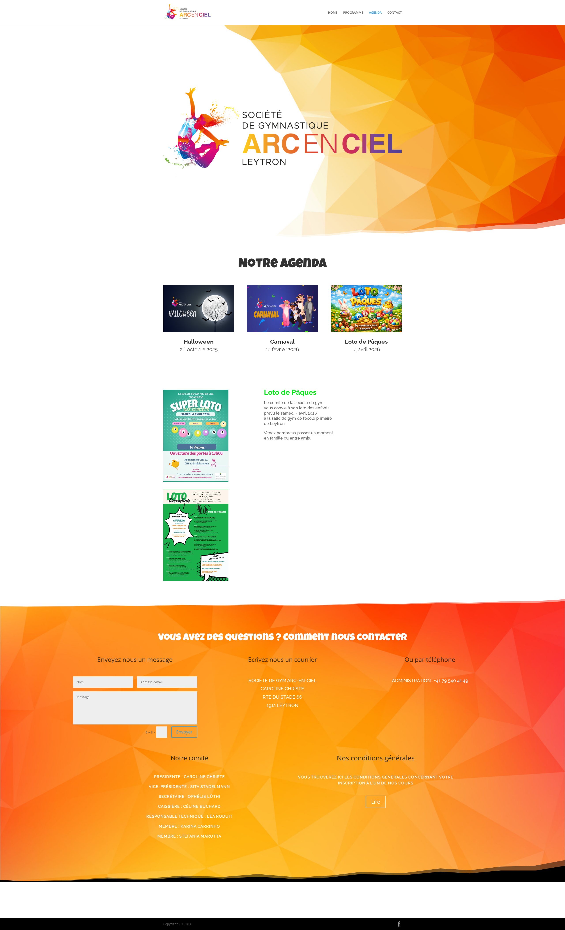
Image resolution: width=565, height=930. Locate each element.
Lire (375, 801)
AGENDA (375, 13)
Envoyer (184, 732)
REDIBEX (185, 924)
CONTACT (394, 13)
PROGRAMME (353, 13)
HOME (332, 13)
